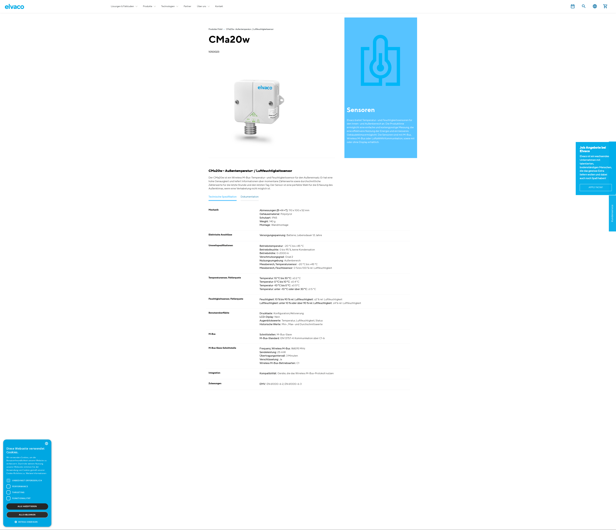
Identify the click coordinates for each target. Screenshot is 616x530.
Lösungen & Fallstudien (122, 6)
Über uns (201, 6)
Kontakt (219, 6)
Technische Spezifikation (223, 197)
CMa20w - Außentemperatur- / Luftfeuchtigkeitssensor (250, 29)
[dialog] (27, 483)
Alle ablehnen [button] (27, 514)
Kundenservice (612, 213)
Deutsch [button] (594, 6)
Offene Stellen (612, 167)
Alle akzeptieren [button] (27, 506)
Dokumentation (250, 197)
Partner (187, 6)
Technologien (168, 6)
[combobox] (46, 443)
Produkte (147, 6)
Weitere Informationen (36, 473)
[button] (27, 522)
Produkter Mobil (215, 29)
